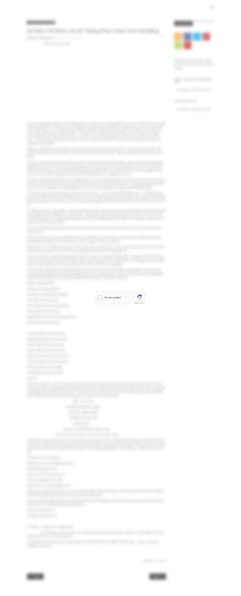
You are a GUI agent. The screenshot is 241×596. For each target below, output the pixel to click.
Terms (141, 303)
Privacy (136, 303)
